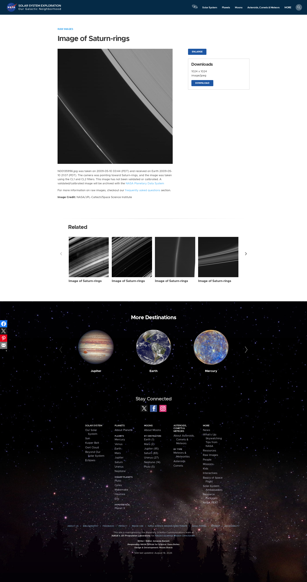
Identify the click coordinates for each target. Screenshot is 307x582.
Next (246, 254)
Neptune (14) (152, 462)
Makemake (121, 489)
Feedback (108, 526)
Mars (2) (149, 444)
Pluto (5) (149, 466)
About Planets (123, 430)
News (206, 430)
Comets (178, 466)
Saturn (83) (151, 453)
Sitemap (215, 526)
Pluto (118, 481)
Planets (120, 425)
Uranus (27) (151, 457)
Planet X (120, 508)
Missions (208, 464)
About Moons (152, 430)
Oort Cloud (92, 447)
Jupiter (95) (151, 448)
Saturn (119, 462)
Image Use (137, 526)
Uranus (119, 466)
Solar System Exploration (39, 4)
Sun (87, 438)
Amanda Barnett (161, 541)
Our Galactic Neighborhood (39, 9)
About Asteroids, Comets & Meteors (183, 439)
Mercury (211, 371)
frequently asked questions (142, 190)
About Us (73, 526)
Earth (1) (149, 439)
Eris (117, 499)
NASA (12, 7)
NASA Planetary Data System (145, 183)
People (207, 459)
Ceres (118, 485)
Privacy (122, 526)
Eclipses (90, 460)
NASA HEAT (210, 502)
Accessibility (232, 526)
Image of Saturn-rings (85, 281)
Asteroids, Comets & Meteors (180, 428)
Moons (148, 425)
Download (202, 83)
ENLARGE (197, 52)
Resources (209, 450)
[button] (288, 8)
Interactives (210, 473)
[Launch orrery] (195, 8)
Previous (61, 254)
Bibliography (90, 526)
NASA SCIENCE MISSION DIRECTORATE (167, 526)
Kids (205, 468)
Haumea (120, 494)
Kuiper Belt (92, 443)
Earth (154, 371)
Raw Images (65, 29)
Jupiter (96, 371)
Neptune (120, 471)
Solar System (93, 425)
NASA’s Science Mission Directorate (175, 536)
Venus (118, 444)
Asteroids (179, 461)
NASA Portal (199, 526)
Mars (118, 453)
